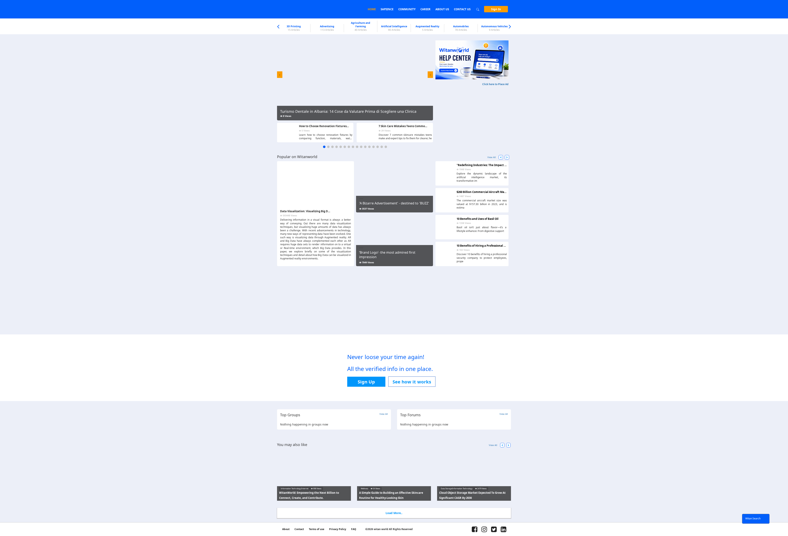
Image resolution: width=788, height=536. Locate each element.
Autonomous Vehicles (494, 28)
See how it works (412, 382)
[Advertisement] (472, 115)
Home (372, 9)
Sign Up (366, 382)
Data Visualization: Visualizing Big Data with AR (312, 211)
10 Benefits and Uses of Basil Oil (477, 219)
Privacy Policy (337, 529)
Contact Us (462, 9)
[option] (293, 28)
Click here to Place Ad (495, 84)
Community (407, 9)
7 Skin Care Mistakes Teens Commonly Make (408, 126)
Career (425, 9)
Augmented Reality (427, 28)
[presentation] (279, 74)
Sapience (387, 9)
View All (491, 157)
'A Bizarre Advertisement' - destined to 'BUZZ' (394, 203)
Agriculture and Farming (360, 26)
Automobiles (461, 28)
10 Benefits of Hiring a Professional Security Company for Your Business (504, 245)
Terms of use (316, 529)
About (286, 529)
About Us (442, 9)
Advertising (327, 28)
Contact (299, 529)
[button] (324, 147)
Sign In (496, 9)
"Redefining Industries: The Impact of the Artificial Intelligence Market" (505, 165)
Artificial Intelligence (394, 28)
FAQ (353, 529)
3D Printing (294, 28)
